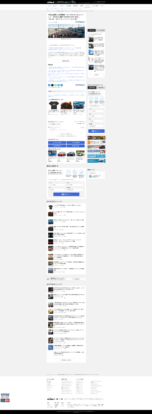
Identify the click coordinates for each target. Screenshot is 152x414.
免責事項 (102, 404)
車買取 (81, 5)
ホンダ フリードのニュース (66, 391)
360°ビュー (55, 5)
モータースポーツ (50, 385)
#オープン (60, 91)
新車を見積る (76, 145)
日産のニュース (79, 384)
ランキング (92, 30)
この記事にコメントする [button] (55, 124)
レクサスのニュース (79, 382)
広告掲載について (88, 405)
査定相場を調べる (58, 145)
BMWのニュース (94, 382)
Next (85, 105)
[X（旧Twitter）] (60, 399)
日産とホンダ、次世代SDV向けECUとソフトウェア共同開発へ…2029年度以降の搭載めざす (69, 353)
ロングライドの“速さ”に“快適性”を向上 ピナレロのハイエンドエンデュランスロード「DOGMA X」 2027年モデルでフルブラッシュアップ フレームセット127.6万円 (69, 340)
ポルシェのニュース (94, 387)
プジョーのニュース (94, 390)
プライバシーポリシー (84, 404)
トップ (49, 5)
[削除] (9, 393)
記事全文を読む (65, 60)
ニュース (87, 5)
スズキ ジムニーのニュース (66, 393)
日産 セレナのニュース (65, 387)
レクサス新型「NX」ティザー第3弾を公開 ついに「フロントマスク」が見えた (66, 111)
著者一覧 (77, 405)
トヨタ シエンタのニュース (66, 385)
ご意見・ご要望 (100, 405)
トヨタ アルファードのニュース (67, 382)
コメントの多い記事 (100, 30)
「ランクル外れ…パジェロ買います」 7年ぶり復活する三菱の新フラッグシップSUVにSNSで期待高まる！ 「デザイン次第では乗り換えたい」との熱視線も (69, 256)
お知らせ (79, 404)
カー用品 (48, 384)
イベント (48, 388)
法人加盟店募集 (94, 405)
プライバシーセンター (93, 404)
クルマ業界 (49, 382)
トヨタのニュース (79, 381)
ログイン (95, 1)
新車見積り (75, 5)
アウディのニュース (94, 384)
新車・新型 (49, 381)
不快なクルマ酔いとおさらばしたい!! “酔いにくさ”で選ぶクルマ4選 (79, 111)
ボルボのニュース (94, 393)
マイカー (102, 5)
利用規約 (98, 404)
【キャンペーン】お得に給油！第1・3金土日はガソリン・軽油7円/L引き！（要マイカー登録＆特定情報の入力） (66, 96)
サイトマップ (82, 405)
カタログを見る (58, 142)
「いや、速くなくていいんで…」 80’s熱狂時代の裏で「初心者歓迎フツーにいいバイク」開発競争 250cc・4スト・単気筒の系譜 (69, 247)
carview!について (70, 404)
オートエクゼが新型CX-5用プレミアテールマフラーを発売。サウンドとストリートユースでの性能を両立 (69, 331)
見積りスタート (67, 194)
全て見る (96, 74)
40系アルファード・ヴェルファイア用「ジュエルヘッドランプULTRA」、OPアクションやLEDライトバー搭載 (67, 240)
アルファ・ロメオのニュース (96, 391)
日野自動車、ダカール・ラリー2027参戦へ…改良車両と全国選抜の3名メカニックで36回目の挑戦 (69, 263)
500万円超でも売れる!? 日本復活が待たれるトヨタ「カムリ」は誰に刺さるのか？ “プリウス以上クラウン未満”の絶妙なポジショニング (69, 316)
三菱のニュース (79, 387)
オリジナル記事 (95, 5)
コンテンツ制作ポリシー (71, 405)
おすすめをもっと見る (66, 360)
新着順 (83, 123)
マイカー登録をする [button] (76, 278)
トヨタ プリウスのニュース (66, 381)
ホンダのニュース (79, 385)
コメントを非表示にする (80, 121)
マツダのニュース (79, 388)
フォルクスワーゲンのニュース (96, 385)
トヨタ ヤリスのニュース (66, 384)
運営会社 (75, 404)
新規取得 (98, 1)
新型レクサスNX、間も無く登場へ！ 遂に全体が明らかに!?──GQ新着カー (69, 227)
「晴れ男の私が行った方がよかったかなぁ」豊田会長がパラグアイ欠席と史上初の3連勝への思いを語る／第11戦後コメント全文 (69, 303)
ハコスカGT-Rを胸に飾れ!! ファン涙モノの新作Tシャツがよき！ (53, 111)
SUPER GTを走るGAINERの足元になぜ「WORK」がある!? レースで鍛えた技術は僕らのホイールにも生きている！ (69, 288)
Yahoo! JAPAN (103, 1)
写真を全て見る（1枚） (67, 38)
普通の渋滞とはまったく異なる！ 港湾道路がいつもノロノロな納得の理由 (69, 269)
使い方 (62, 121)
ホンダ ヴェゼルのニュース (66, 390)
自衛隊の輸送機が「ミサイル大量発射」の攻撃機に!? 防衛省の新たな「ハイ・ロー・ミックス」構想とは (69, 346)
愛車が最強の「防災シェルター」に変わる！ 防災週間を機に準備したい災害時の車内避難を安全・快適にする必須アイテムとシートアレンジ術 (69, 324)
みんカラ (62, 405)
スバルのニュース (79, 390)
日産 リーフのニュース (65, 388)
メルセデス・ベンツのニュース (96, 381)
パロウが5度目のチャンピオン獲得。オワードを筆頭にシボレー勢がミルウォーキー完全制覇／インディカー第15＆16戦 (69, 310)
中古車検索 (68, 5)
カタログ (62, 5)
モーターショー (49, 387)
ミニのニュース (94, 388)
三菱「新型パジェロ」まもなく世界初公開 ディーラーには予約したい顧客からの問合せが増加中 (69, 234)
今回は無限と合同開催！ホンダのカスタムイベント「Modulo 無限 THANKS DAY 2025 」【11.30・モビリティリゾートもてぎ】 (66, 17)
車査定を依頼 (92, 87)
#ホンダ (55, 91)
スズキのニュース (79, 391)
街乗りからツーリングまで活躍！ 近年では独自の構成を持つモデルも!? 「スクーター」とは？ (69, 295)
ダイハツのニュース (79, 393)
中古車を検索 (76, 142)
